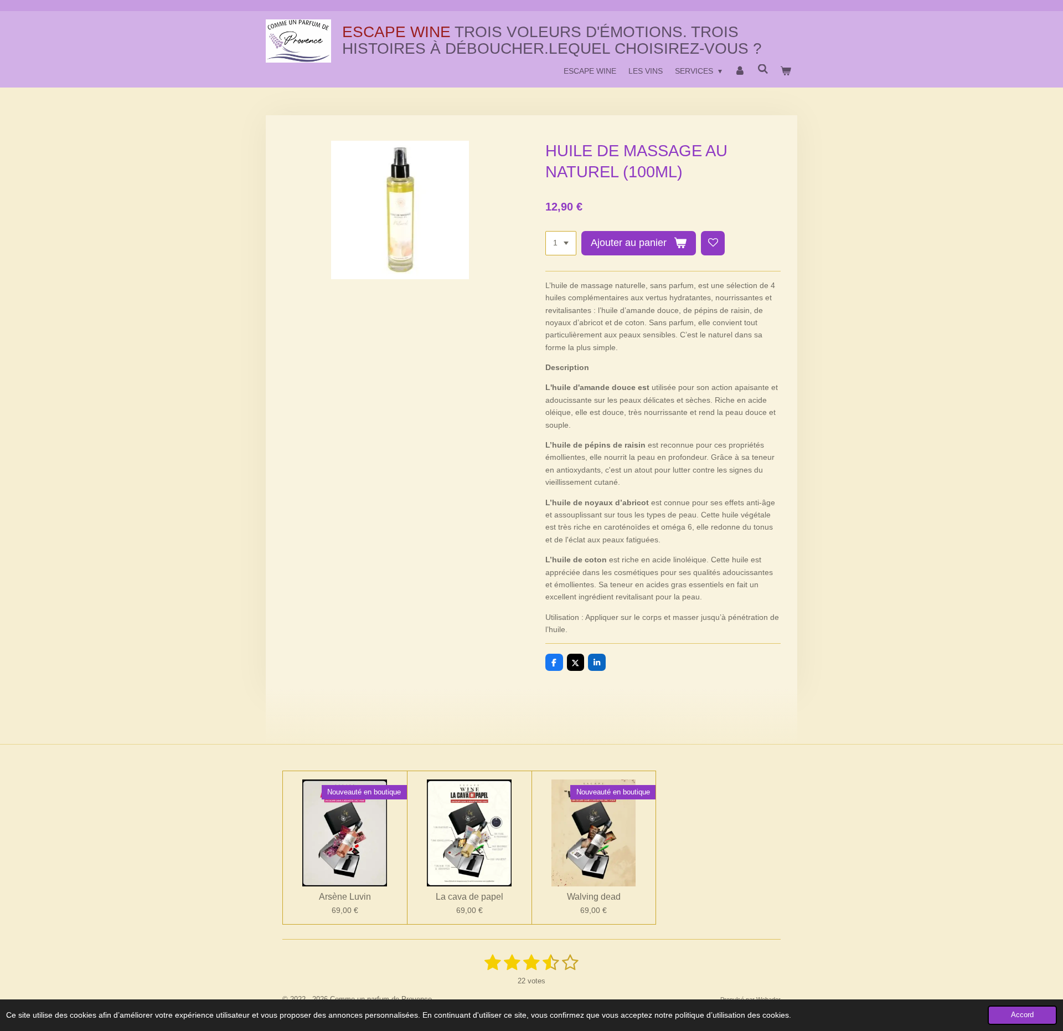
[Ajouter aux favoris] (713, 243)
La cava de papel (469, 896)
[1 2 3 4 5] (560, 243)
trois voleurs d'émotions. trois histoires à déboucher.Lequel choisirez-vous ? (552, 40)
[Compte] (739, 71)
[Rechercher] (763, 69)
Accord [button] (1022, 1015)
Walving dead (594, 896)
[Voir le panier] (785, 71)
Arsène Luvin (345, 896)
